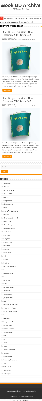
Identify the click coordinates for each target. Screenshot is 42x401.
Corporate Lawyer (9, 228)
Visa (4, 363)
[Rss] (21, 394)
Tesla (5, 346)
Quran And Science (9, 308)
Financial (6, 249)
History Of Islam (8, 273)
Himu (5, 270)
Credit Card (7, 232)
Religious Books (12, 22)
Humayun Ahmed (8, 287)
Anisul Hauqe (7, 194)
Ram (4, 315)
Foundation (7, 252)
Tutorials (6, 353)
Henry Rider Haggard (10, 266)
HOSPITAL (6, 280)
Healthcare (6, 263)
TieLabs (33, 391)
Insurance (6, 291)
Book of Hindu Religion (10, 211)
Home (4, 22)
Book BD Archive (21, 5)
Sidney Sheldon (8, 332)
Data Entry (6, 235)
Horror (5, 277)
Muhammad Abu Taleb (10, 304)
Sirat (4, 336)
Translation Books (9, 349)
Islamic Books (7, 294)
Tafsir (5, 342)
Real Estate (6, 318)
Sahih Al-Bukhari (8, 329)
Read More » (7, 90)
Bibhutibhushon (8, 204)
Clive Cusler (7, 221)
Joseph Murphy (8, 297)
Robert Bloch (7, 325)
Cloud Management (9, 225)
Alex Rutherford (8, 190)
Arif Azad (6, 197)
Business (6, 214)
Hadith (5, 259)
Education (6, 246)
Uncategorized (8, 356)
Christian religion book (14, 39)
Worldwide (7, 370)
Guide (5, 256)
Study (5, 339)
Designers (6, 239)
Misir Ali (6, 301)
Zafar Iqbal (7, 374)
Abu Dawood (7, 183)
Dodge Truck (7, 242)
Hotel (5, 284)
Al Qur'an (6, 187)
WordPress (17, 391)
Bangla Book (7, 201)
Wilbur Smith (7, 367)
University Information (10, 360)
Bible (5, 39)
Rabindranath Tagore (10, 311)
